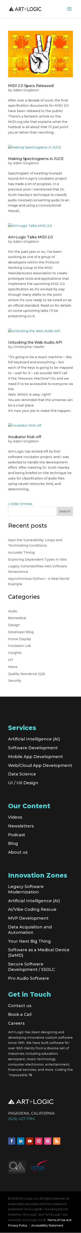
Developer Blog (21, 632)
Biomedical (17, 618)
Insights (15, 653)
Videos (15, 817)
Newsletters (21, 826)
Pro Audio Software (28, 978)
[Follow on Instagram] (38, 1141)
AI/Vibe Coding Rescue (32, 909)
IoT (10, 660)
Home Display (19, 639)
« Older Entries (20, 504)
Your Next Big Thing (29, 941)
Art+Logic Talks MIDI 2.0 (30, 237)
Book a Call (20, 1014)
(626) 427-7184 (21, 1119)
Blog (13, 843)
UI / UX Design (23, 782)
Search (64, 511)
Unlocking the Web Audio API (35, 342)
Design (14, 625)
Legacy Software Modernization (26, 889)
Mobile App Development (35, 756)
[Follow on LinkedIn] (20, 1141)
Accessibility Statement (47, 1225)
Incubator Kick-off (24, 437)
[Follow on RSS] (56, 1141)
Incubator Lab (19, 646)
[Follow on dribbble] (47, 1141)
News (13, 667)
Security (14, 681)
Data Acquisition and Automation (30, 930)
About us (17, 852)
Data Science (22, 774)
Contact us (19, 1005)
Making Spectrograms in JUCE (36, 159)
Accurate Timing (21, 552)
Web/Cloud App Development (40, 765)
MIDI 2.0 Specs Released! (31, 86)
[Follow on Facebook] (11, 1141)
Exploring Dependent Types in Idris (37, 559)
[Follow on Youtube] (29, 1141)
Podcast (16, 834)
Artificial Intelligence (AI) (34, 739)
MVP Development (28, 918)
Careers (16, 1023)
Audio (12, 611)
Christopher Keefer (29, 347)
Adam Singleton (26, 90)
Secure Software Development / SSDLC (31, 967)
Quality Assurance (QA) (26, 674)
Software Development (33, 747)
